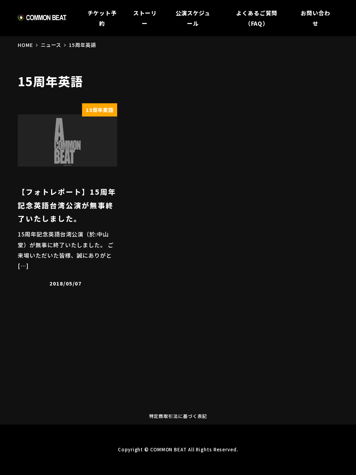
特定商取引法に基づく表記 (178, 416)
